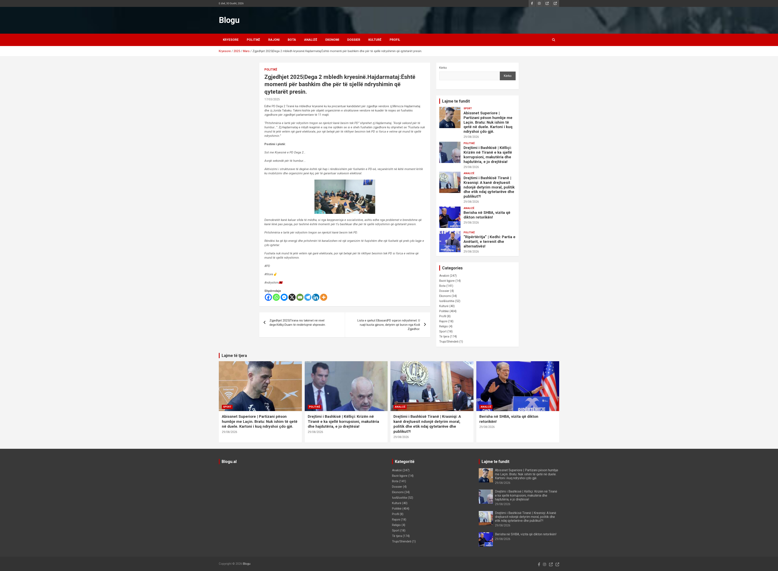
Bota (292, 40)
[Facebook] (268, 297)
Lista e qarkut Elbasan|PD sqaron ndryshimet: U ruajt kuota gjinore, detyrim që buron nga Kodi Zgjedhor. (388, 325)
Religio (443, 326)
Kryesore (231, 40)
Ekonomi (332, 40)
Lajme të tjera (234, 355)
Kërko (443, 68)
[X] (292, 297)
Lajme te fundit (456, 101)
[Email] (300, 297)
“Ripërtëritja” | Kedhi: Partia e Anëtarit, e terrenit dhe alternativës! (489, 242)
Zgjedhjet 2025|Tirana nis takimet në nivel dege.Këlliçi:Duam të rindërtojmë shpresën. (297, 323)
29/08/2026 (471, 136)
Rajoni (274, 40)
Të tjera (444, 336)
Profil (395, 40)
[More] (323, 297)
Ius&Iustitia (446, 301)
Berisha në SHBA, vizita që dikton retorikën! (487, 215)
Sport (468, 108)
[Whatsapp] (276, 297)
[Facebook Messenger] (284, 297)
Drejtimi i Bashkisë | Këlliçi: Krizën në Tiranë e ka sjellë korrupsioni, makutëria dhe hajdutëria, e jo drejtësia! (488, 154)
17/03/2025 (272, 99)
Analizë (310, 40)
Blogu (229, 20)
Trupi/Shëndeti (448, 341)
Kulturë (375, 40)
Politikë (253, 40)
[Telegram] (307, 297)
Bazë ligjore (447, 281)
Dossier (353, 40)
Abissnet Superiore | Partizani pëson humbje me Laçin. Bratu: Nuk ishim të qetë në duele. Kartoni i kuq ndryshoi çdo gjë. (488, 122)
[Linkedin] (315, 297)
